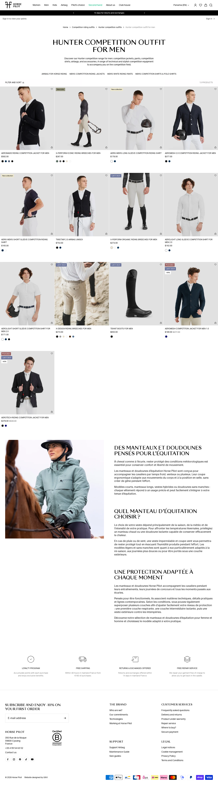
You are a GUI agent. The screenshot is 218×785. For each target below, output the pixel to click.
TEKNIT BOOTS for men (121, 329)
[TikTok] (26, 759)
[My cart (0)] (206, 5)
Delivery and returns (171, 715)
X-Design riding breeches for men (73, 329)
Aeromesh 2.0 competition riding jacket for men (190, 153)
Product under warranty (173, 719)
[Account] (195, 5)
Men (46, 5)
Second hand (95, 5)
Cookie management (172, 752)
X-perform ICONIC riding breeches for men (78, 153)
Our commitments (118, 715)
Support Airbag (117, 747)
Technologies (116, 719)
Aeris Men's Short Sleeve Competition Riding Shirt (24, 241)
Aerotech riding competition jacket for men (25, 418)
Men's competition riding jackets (87, 74)
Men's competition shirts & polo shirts (155, 74)
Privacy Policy (168, 756)
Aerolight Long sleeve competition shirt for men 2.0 (189, 241)
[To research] (211, 5)
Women (36, 5)
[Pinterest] (20, 759)
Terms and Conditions (172, 760)
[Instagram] (13, 759)
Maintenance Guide (119, 752)
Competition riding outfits (83, 27)
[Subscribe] (65, 718)
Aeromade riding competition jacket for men (25, 153)
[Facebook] (7, 759)
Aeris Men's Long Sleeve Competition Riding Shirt (136, 153)
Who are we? (115, 710)
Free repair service (187, 668)
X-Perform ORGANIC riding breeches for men (133, 240)
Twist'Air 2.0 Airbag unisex (69, 240)
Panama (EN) (180, 5)
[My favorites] (52, 89)
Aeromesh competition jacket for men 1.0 (187, 329)
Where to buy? (168, 728)
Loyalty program (31, 668)
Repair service (168, 723)
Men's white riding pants (120, 74)
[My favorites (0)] (201, 5)
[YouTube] (32, 759)
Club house (124, 5)
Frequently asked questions (175, 710)
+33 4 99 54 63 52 (14, 748)
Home (65, 27)
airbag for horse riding (54, 74)
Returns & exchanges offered (135, 668)
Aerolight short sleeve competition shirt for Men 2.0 (25, 330)
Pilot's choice (78, 5)
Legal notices (168, 747)
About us (110, 5)
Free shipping (83, 668)
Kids (55, 5)
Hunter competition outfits (110, 27)
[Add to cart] (52, 147)
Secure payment (169, 732)
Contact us (10, 752)
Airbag (64, 5)
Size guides (115, 756)
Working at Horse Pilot (120, 723)
